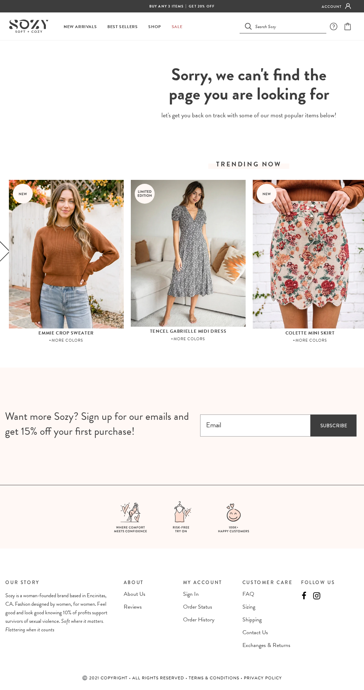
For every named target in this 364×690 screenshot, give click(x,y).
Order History (198, 619)
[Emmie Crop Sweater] (66, 254)
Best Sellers (122, 27)
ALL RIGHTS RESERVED (159, 678)
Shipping (252, 619)
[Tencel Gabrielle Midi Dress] (188, 253)
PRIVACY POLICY (263, 678)
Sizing (248, 607)
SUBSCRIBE (333, 425)
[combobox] (287, 26)
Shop (154, 27)
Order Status (197, 607)
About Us (134, 594)
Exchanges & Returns (266, 645)
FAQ (248, 594)
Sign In (191, 594)
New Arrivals (80, 27)
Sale (177, 27)
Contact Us (255, 632)
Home (231, 53)
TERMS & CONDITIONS (215, 678)
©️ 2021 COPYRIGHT (105, 678)
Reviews (133, 607)
